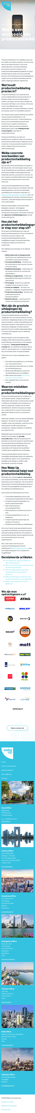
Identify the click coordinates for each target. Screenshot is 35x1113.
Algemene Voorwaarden (9, 1106)
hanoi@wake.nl (6, 1002)
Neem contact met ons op (19, 548)
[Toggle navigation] (30, 3)
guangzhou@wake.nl (8, 959)
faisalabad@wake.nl (7, 1085)
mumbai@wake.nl (7, 1045)
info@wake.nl (5, 821)
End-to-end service (8, 766)
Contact (4, 778)
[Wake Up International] (6, 6)
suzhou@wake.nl (6, 866)
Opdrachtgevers (7, 770)
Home (3, 762)
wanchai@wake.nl (7, 912)
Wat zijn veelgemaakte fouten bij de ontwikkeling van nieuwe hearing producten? (16, 572)
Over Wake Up (6, 774)
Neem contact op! (17, 728)
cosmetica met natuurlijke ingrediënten (14, 195)
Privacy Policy (6, 1109)
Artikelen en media (7, 1102)
